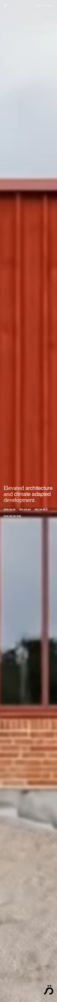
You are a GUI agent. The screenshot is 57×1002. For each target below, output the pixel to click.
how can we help (12, 515)
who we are (25, 509)
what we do (10, 509)
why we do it (41, 509)
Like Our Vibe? (45, 5)
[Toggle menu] (5, 5)
